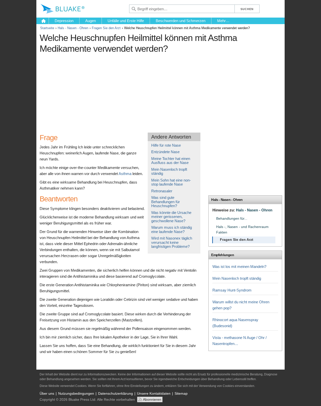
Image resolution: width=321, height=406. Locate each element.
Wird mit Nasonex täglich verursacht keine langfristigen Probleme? (171, 242)
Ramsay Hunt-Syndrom (232, 290)
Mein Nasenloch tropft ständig (169, 171)
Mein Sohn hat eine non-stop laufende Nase (171, 182)
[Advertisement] (131, 91)
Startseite (47, 28)
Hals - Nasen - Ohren (73, 28)
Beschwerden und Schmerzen (180, 21)
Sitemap (181, 393)
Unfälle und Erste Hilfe (126, 21)
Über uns (47, 393)
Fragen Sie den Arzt (106, 28)
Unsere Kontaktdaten (154, 393)
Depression (64, 21)
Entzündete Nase (165, 152)
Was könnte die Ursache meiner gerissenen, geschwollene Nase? (171, 216)
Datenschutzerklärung (115, 393)
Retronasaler (161, 191)
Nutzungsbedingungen (76, 393)
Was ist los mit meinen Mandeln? (239, 266)
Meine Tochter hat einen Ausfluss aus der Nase (170, 160)
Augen (90, 21)
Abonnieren (152, 399)
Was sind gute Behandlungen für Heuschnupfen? (165, 201)
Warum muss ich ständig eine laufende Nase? (171, 229)
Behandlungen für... (231, 218)
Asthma (125, 173)
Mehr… (223, 21)
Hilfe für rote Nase (166, 145)
